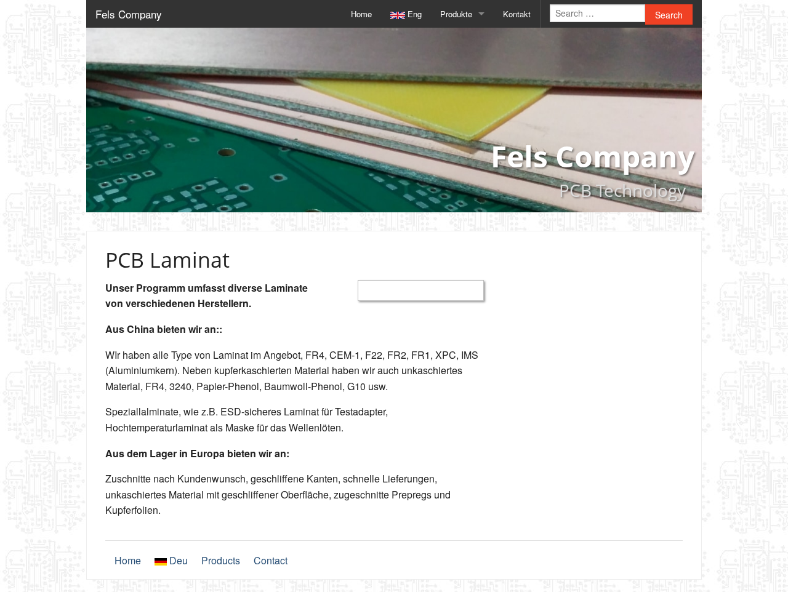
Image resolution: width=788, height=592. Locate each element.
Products (220, 560)
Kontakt (517, 14)
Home (361, 14)
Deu (177, 560)
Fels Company (128, 14)
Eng (413, 14)
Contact (270, 560)
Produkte (456, 14)
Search (669, 15)
